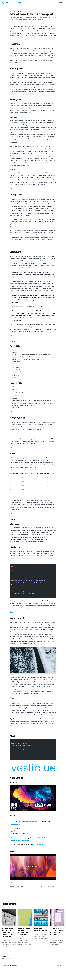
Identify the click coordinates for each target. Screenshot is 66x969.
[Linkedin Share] (50, 887)
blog (18, 886)
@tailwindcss (36, 821)
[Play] (33, 867)
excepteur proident (20, 691)
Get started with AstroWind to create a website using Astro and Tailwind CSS (8, 932)
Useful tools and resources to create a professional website (57, 931)
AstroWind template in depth (40, 929)
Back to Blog (15, 896)
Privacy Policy (7, 958)
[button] (33, 798)
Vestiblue (7, 965)
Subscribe (61, 2)
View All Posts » (5, 906)
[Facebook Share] (48, 887)
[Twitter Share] (46, 887)
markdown (12, 886)
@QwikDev (27, 821)
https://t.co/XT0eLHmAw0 (37, 838)
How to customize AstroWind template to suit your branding (24, 931)
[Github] (63, 965)
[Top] (11, 188)
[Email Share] (55, 887)
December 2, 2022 (37, 844)
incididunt (44, 719)
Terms (3, 958)
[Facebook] (60, 965)
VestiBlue (4, 956)
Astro (21, 886)
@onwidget (14, 824)
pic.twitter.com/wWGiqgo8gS (20, 840)
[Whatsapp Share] (53, 887)
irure (14, 632)
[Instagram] (58, 965)
